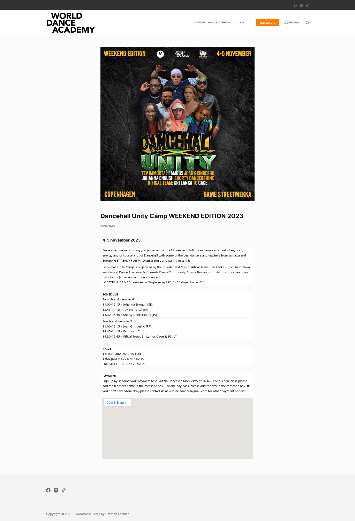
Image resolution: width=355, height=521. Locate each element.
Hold (243, 22)
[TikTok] (307, 5)
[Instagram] (301, 5)
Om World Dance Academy (212, 22)
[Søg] (307, 22)
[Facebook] (295, 5)
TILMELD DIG (267, 22)
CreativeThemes (117, 514)
